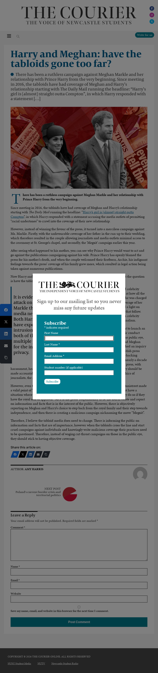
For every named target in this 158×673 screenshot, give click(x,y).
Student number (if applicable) (63, 367)
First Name (51, 333)
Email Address (54, 356)
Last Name (52, 344)
